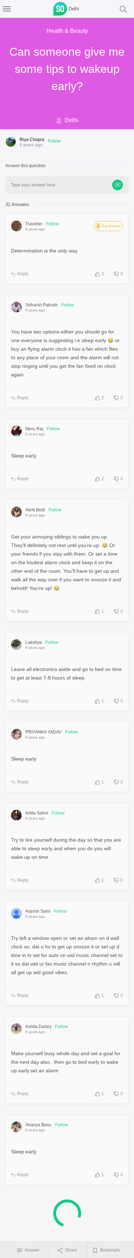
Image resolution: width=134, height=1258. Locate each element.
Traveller (34, 223)
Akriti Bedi (35, 509)
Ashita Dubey (38, 1026)
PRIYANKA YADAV (43, 732)
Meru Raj (34, 428)
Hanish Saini (37, 911)
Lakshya (33, 642)
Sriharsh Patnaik (41, 304)
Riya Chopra (32, 139)
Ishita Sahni (36, 813)
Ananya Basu (38, 1124)
